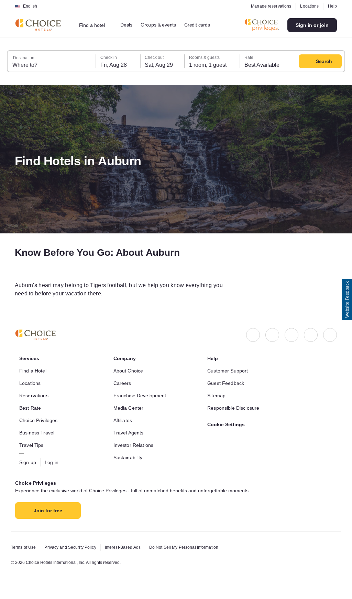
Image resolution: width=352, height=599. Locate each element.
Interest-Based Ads (130, 547)
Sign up (28, 462)
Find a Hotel (34, 371)
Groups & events (164, 25)
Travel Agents (129, 432)
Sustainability (129, 457)
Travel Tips (32, 445)
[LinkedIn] (291, 335)
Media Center (129, 408)
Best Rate (30, 408)
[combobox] (97, 25)
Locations (308, 6)
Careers (122, 383)
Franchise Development (141, 395)
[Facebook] (253, 335)
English (30, 6)
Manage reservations (268, 6)
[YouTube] (330, 335)
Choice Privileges (39, 420)
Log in (53, 462)
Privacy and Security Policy (73, 547)
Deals (130, 25)
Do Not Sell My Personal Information (196, 547)
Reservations (34, 395)
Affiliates (124, 420)
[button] (347, 299)
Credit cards (205, 25)
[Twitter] (310, 335)
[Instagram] (272, 335)
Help (332, 6)
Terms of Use (24, 547)
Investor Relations (135, 445)
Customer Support (229, 371)
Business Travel (37, 432)
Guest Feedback (226, 383)
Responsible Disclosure (235, 408)
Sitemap (217, 395)
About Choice (129, 371)
